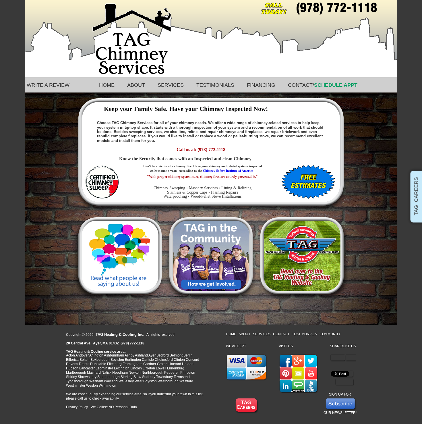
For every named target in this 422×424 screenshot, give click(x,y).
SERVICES (171, 85)
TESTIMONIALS (215, 85)
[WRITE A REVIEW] (369, 85)
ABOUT (136, 85)
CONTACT (281, 334)
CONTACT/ (322, 85)
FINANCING (261, 85)
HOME (107, 85)
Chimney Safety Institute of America (228, 170)
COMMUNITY (330, 334)
